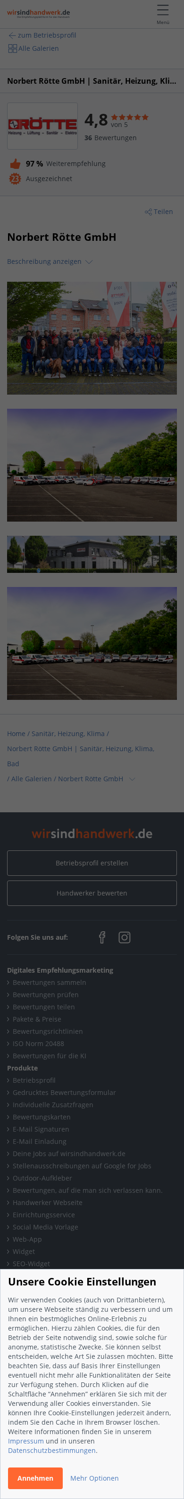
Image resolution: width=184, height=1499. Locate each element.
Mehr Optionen (94, 1478)
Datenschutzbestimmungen (52, 1450)
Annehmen (35, 1478)
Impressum (26, 1440)
